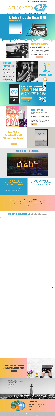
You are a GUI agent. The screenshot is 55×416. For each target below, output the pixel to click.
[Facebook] (30, 1)
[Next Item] (52, 288)
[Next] (50, 203)
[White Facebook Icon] (26, 413)
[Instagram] (28, 1)
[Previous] (4, 203)
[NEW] (45, 79)
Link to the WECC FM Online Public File (13, 381)
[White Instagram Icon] (28, 413)
